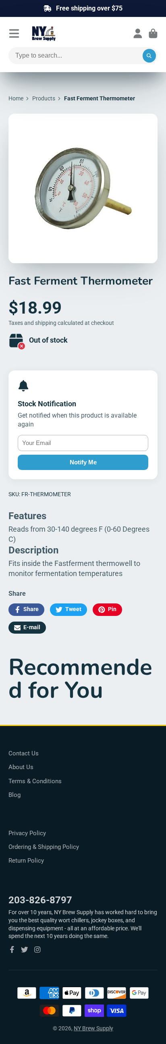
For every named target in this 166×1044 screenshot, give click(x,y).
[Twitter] (24, 949)
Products (43, 98)
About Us (20, 767)
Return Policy (26, 860)
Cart (153, 33)
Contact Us (23, 753)
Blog (14, 795)
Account (138, 33)
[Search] (149, 55)
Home (15, 98)
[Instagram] (37, 949)
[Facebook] (12, 949)
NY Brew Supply (93, 1028)
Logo (63, 33)
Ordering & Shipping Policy (43, 847)
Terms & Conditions (35, 781)
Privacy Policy (27, 833)
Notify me (83, 462)
